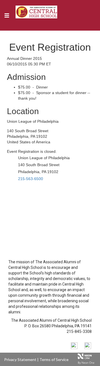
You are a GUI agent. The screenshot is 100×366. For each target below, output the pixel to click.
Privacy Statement (20, 359)
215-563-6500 (30, 178)
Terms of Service (54, 359)
